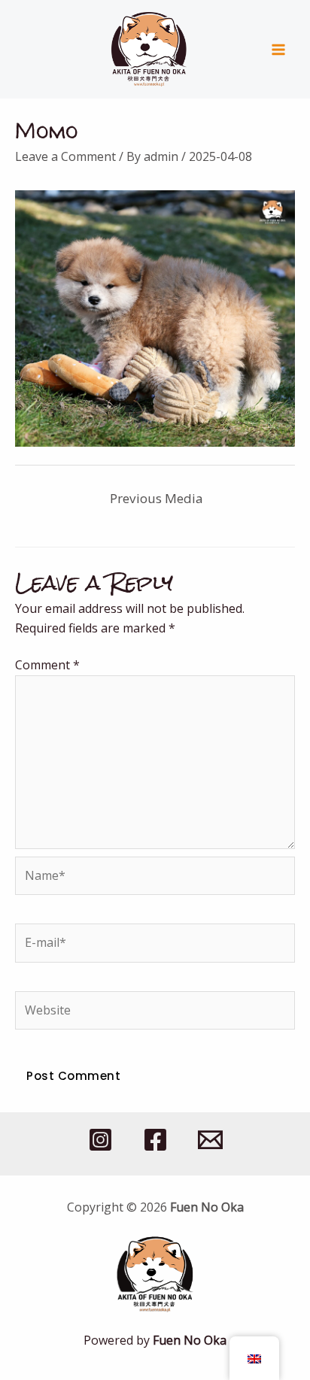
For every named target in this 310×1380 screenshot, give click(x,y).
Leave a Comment (65, 156)
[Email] (210, 1139)
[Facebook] (155, 1139)
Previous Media (156, 498)
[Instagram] (100, 1139)
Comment (47, 665)
